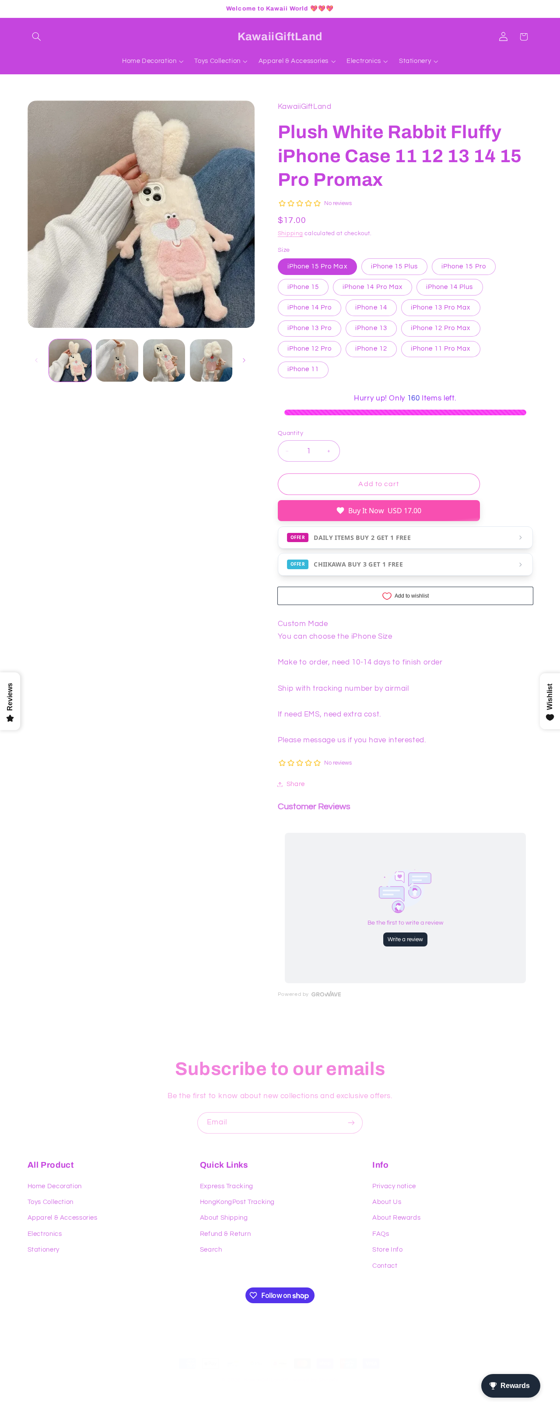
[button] (38, 37)
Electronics (45, 1234)
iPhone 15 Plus (394, 266)
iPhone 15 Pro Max (317, 266)
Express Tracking (226, 1186)
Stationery (44, 1249)
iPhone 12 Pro (309, 348)
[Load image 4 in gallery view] (211, 360)
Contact (384, 1266)
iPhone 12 (371, 348)
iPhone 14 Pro (309, 307)
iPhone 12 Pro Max (441, 328)
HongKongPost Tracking (237, 1202)
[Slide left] (37, 360)
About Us (386, 1202)
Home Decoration (55, 1186)
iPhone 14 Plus (449, 287)
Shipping (290, 234)
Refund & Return (225, 1234)
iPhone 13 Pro (309, 328)
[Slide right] (245, 360)
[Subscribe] (352, 1123)
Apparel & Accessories (63, 1218)
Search (211, 1249)
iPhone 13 (371, 328)
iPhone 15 (303, 287)
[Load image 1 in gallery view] (70, 360)
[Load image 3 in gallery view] (164, 360)
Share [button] (296, 784)
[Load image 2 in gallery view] (117, 360)
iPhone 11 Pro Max (441, 348)
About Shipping (224, 1218)
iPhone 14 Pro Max (372, 287)
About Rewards (396, 1218)
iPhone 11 (303, 369)
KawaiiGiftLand (264, 1380)
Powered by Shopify (311, 1380)
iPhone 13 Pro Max (441, 307)
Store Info (387, 1249)
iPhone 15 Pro (463, 266)
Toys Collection (51, 1202)
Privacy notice (394, 1186)
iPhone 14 (371, 307)
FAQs (380, 1234)
